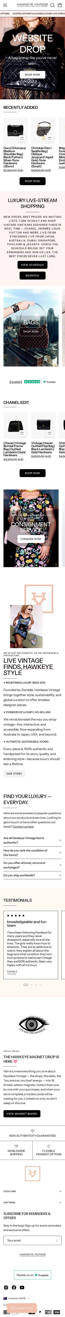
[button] (52, 5)
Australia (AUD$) (17, 1298)
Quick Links (9, 1191)
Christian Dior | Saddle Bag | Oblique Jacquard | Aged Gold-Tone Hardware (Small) (42, 157)
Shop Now (32, 74)
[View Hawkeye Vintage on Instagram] (6, 1287)
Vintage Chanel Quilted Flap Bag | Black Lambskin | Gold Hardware (43, 448)
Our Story (14, 773)
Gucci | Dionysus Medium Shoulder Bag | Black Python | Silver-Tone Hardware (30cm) (14, 157)
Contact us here (23, 826)
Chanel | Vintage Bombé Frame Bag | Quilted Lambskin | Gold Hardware (14, 449)
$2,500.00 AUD (13, 170)
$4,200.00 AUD (13, 459)
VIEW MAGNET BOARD (21, 1113)
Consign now (31, 538)
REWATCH (33, 275)
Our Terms (9, 1202)
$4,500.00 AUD (41, 170)
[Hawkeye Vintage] (32, 5)
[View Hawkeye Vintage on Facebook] (14, 1287)
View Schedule (32, 264)
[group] (32, 13)
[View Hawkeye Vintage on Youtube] (22, 1287)
